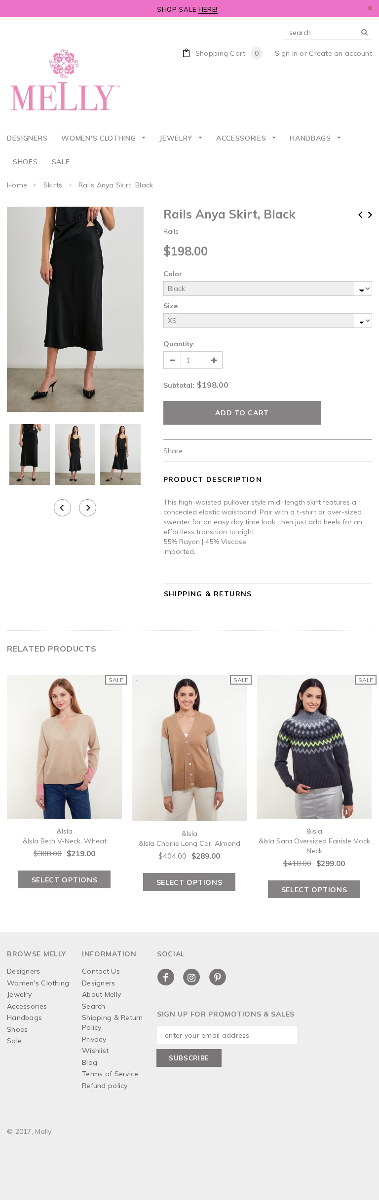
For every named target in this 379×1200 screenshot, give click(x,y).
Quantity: (179, 343)
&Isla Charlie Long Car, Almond (189, 843)
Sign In (286, 53)
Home (17, 185)
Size (170, 305)
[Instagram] (191, 977)
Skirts (53, 185)
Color (172, 273)
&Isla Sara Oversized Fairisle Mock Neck (314, 845)
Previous (360, 215)
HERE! (208, 9)
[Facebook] (166, 977)
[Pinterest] (218, 977)
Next (370, 215)
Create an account (340, 53)
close (370, 8)
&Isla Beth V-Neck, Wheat (65, 840)
